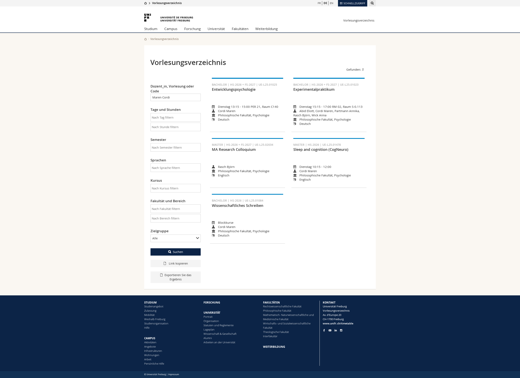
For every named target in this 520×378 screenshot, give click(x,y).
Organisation (211, 321)
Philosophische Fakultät (277, 310)
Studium (150, 28)
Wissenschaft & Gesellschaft (220, 334)
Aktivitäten (150, 342)
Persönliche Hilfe (154, 363)
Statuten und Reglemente (219, 325)
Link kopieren (178, 263)
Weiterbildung (266, 28)
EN (331, 3)
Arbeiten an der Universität (219, 342)
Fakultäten (240, 28)
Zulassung (150, 310)
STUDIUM (150, 302)
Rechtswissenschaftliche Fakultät (282, 306)
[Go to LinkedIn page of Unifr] (336, 330)
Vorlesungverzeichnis (164, 39)
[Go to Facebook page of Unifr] (324, 330)
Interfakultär (270, 336)
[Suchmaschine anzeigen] (372, 3)
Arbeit (147, 359)
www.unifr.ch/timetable (338, 323)
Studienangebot (153, 306)
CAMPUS (149, 338)
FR (319, 3)
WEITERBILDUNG (274, 347)
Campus (170, 28)
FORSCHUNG (212, 302)
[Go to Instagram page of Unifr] (341, 330)
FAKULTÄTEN (271, 302)
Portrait (208, 317)
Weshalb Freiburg (154, 319)
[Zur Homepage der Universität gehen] (168, 18)
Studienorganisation (156, 323)
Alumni (208, 338)
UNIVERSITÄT (212, 312)
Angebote (150, 346)
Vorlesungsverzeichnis (167, 3)
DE (325, 3)
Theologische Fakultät (276, 332)
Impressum (173, 374)
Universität (216, 28)
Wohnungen (151, 355)
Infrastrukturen (153, 351)
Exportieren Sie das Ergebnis (178, 277)
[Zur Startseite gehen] (145, 3)
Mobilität (149, 315)
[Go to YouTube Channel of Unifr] (330, 330)
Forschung (192, 28)
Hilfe (147, 327)
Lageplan (209, 329)
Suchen (178, 252)
